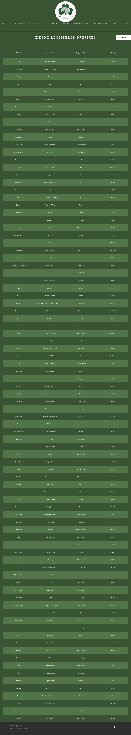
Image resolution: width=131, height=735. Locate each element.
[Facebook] (114, 727)
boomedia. (26, 728)
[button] (54, 24)
